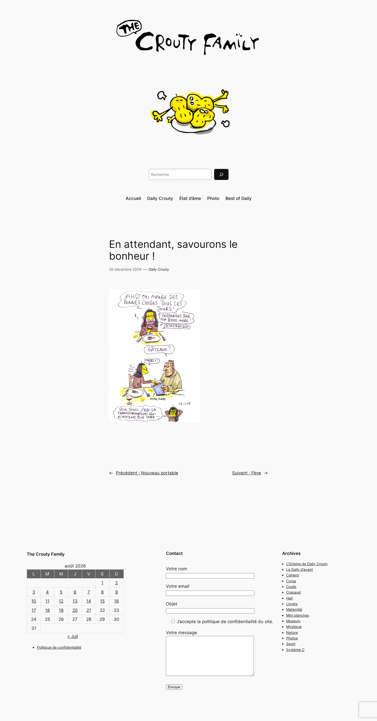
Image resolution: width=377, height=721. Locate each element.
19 (61, 610)
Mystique (294, 626)
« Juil (72, 636)
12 (61, 601)
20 (75, 610)
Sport (290, 644)
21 (88, 610)
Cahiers (292, 575)
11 (47, 601)
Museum (293, 621)
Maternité (294, 609)
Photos (292, 638)
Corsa (291, 581)
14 (88, 601)
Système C (295, 649)
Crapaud (293, 592)
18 (47, 610)
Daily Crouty (158, 269)
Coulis (291, 586)
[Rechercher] (221, 174)
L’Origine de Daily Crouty (307, 564)
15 (102, 601)
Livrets (291, 604)
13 (75, 601)
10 (33, 601)
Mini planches (297, 615)
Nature (292, 632)
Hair (289, 598)
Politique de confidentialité (59, 647)
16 (116, 601)
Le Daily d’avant (299, 569)
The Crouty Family (46, 554)
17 (34, 610)
